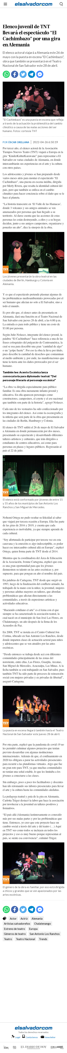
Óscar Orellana (18, 142)
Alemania (37, 918)
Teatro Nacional (25, 939)
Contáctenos (32, 1037)
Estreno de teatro (14, 928)
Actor (13, 918)
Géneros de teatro (15, 933)
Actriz (24, 918)
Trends (43, 939)
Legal (17, 1037)
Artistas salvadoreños (17, 923)
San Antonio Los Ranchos (45, 933)
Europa (33, 928)
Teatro (8, 939)
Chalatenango (42, 923)
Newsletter (50, 1037)
